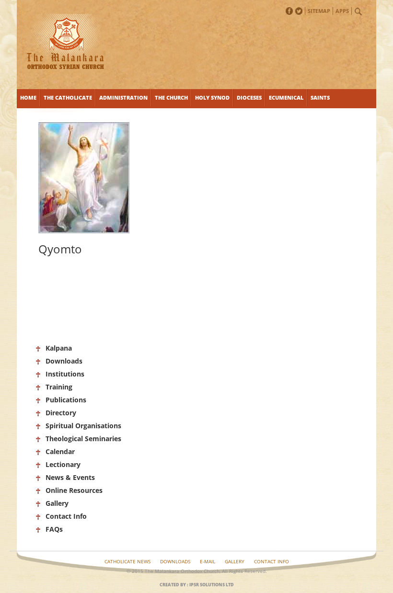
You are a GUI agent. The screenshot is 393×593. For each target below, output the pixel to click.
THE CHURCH (171, 97)
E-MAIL (207, 561)
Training (59, 386)
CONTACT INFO (271, 561)
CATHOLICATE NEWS (127, 561)
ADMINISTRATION (123, 97)
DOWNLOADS (175, 561)
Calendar (60, 451)
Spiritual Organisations (83, 425)
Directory (61, 412)
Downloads (64, 360)
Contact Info (66, 516)
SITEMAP (319, 10)
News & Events (70, 477)
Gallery (57, 503)
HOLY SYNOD (212, 97)
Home (28, 97)
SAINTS (320, 97)
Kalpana (59, 348)
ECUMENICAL (286, 97)
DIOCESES (249, 97)
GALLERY (234, 561)
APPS (342, 10)
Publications (66, 399)
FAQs (54, 529)
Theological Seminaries (83, 438)
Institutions (65, 373)
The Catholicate (68, 97)
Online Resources (74, 490)
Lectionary (63, 464)
